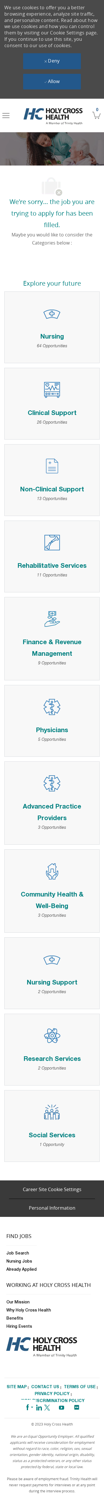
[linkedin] (39, 1406)
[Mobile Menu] (6, 115)
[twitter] (47, 1406)
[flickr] (76, 1405)
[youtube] (61, 1406)
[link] (53, 115)
